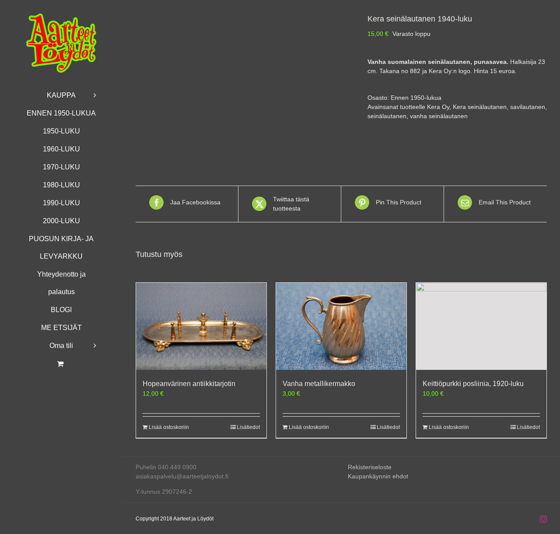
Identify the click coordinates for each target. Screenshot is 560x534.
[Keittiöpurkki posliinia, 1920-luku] (481, 326)
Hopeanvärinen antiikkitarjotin (189, 383)
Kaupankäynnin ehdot (378, 476)
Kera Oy (438, 106)
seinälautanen (387, 115)
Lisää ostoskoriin (169, 427)
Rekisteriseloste (370, 467)
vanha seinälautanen (439, 115)
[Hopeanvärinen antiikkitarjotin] (201, 326)
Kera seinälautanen (480, 106)
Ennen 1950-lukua (416, 97)
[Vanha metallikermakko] (341, 326)
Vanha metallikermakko (319, 383)
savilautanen (527, 106)
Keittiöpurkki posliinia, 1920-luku (473, 383)
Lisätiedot (248, 427)
